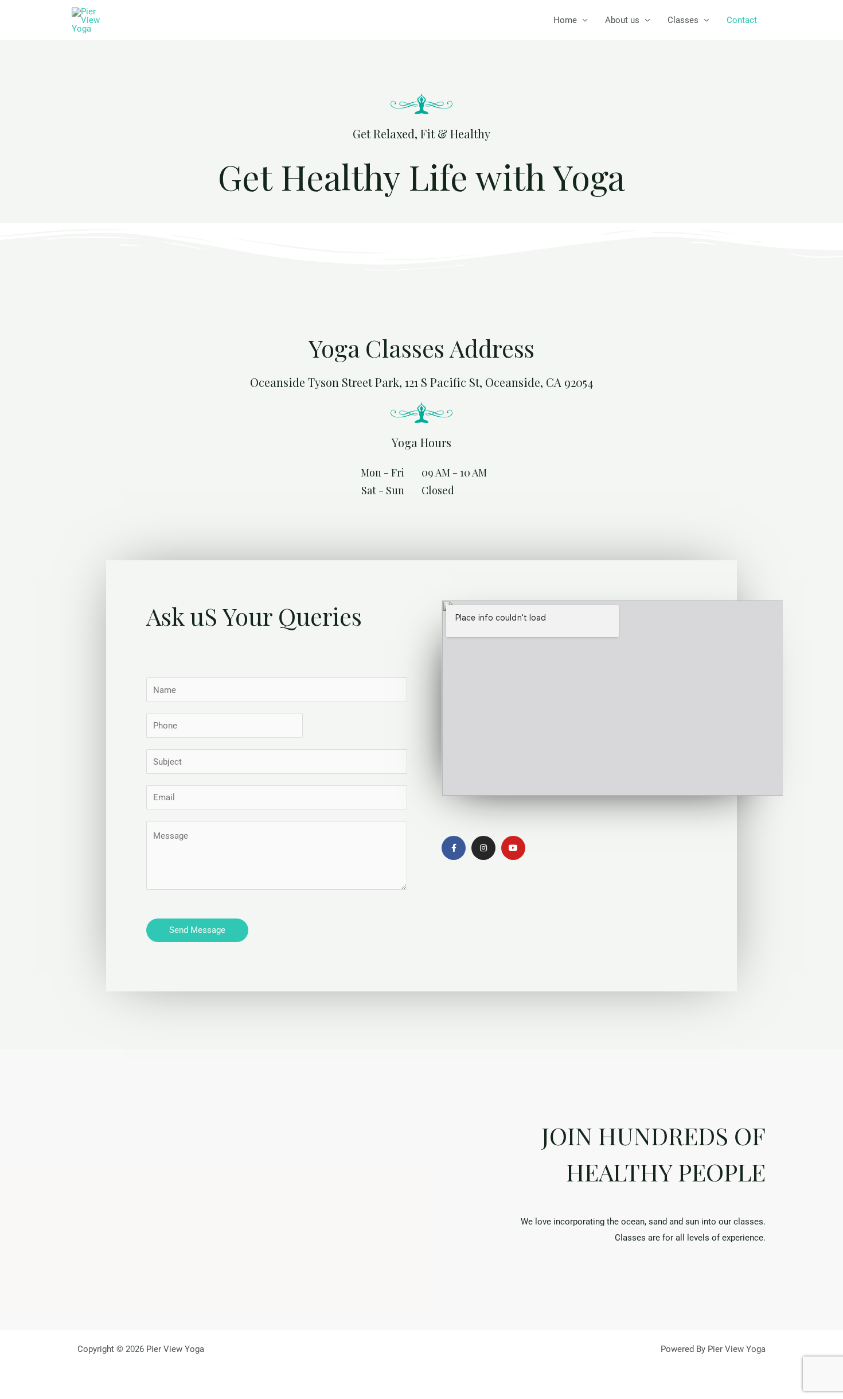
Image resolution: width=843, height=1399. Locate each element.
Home (565, 20)
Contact (742, 20)
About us (622, 20)
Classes (683, 20)
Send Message (197, 930)
